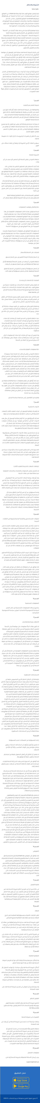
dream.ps (12, 14)
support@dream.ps (32, 1062)
